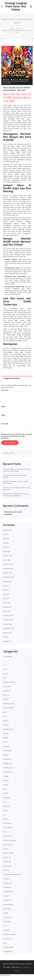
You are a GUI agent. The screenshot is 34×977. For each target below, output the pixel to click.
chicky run (6, 695)
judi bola (5, 733)
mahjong (5, 755)
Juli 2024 (5, 637)
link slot (5, 742)
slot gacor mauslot (9, 453)
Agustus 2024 (7, 633)
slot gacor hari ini (8, 904)
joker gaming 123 (8, 729)
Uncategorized (7, 951)
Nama (3, 406)
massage (6, 776)
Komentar (5, 390)
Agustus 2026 (7, 530)
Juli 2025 (5, 585)
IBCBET (5, 720)
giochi (5, 712)
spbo (4, 943)
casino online (7, 686)
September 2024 (8, 628)
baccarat (5, 673)
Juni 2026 (6, 538)
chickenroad (6, 691)
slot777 (5, 926)
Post (4, 802)
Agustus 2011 (7, 641)
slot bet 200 (7, 862)
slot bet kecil (7, 866)
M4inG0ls (6, 79)
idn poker (6, 725)
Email (3, 415)
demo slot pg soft (8, 703)
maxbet (5, 785)
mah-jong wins (7, 750)
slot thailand (7, 921)
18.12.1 (5, 669)
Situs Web (4, 424)
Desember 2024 (8, 615)
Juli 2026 (5, 534)
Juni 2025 (6, 590)
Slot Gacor (19, 28)
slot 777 (5, 849)
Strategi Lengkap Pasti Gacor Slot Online (16, 6)
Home (11, 28)
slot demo (6, 879)
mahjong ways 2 (8, 767)
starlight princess (8, 947)
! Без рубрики (7, 656)
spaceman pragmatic (9, 934)
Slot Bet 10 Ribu (8, 853)
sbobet (5, 819)
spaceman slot (7, 938)
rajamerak (6, 806)
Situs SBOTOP (7, 836)
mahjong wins (7, 772)
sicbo (4, 832)
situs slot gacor (15, 81)
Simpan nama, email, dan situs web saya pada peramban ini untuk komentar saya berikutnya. (16, 436)
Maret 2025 (6, 603)
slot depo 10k (7, 883)
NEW (4, 789)
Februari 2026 (7, 556)
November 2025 (8, 568)
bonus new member (9, 682)
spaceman (6, 930)
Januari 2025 (7, 611)
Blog (4, 678)
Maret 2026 (6, 551)
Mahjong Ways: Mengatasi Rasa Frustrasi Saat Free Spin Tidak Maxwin (16, 494)
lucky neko (6, 746)
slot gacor (22, 81)
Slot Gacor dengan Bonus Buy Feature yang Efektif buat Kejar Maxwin (16, 470)
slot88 (9, 83)
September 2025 (8, 577)
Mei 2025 (6, 594)
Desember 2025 (8, 564)
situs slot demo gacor (10, 840)
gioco (4, 716)
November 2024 (8, 620)
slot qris (5, 913)
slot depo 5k (7, 887)
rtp (4, 815)
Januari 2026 (7, 560)
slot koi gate (7, 909)
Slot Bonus (6, 870)
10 (4, 665)
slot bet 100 (7, 857)
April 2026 (6, 547)
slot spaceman (7, 917)
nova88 (5, 793)
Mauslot (5, 780)
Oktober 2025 (7, 573)
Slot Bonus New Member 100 (12, 874)
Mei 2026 (6, 543)
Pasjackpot (6, 797)
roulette (5, 810)
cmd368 (5, 699)
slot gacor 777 (7, 900)
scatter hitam (7, 823)
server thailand (7, 827)
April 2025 (6, 598)
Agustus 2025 (7, 581)
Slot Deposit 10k (8, 891)
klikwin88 (6, 738)
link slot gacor (7, 81)
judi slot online (25, 79)
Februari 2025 (7, 607)
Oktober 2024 (7, 624)
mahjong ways (7, 763)
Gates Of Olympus (9, 708)
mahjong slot (7, 759)
